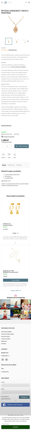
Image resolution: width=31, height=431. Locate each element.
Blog (2, 368)
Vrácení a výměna (5, 339)
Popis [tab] (4, 165)
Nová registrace (5, 396)
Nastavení (5, 423)
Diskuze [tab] (19, 165)
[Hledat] (26, 2)
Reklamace (4, 341)
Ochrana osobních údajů (7, 334)
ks (15, 242)
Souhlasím (15, 427)
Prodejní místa (5, 372)
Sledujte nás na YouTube (6, 359)
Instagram (2, 359)
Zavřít (25, 160)
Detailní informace (6, 125)
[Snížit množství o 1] (3, 146)
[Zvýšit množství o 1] (11, 146)
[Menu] (2, 2)
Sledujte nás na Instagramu (16, 297)
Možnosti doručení (9, 137)
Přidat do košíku (22, 146)
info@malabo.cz (5, 356)
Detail (14, 233)
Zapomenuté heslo (6, 399)
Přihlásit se (24, 397)
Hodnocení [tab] (11, 165)
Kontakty (3, 343)
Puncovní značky (5, 336)
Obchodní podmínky (6, 332)
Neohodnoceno (13, 50)
